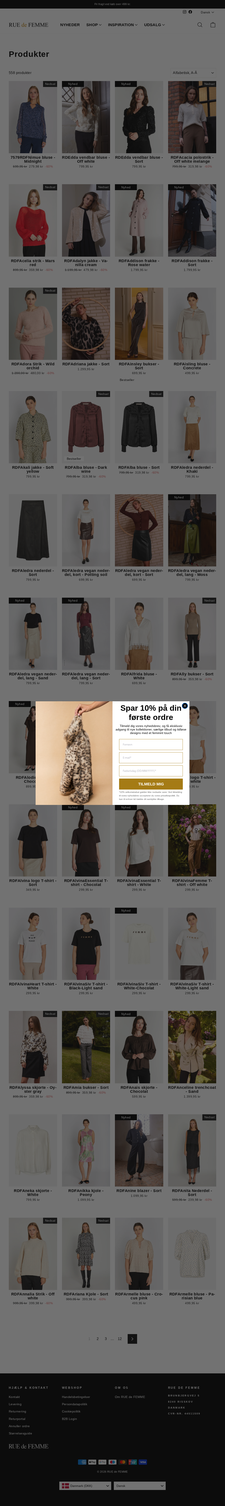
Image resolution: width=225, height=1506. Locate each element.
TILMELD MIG (151, 784)
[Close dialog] (185, 706)
